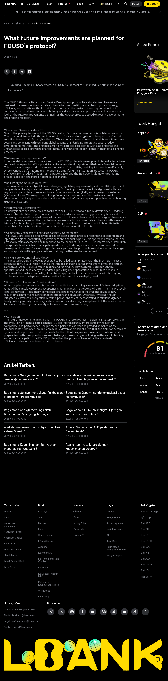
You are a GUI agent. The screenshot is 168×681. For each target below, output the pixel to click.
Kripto (143, 392)
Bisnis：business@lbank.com (19, 615)
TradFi (108, 4)
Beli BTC (145, 523)
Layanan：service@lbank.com (20, 609)
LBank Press (10, 555)
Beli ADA (145, 558)
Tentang (8, 511)
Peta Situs (9, 567)
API (108, 535)
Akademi (42, 547)
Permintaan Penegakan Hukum (116, 548)
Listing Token (80, 523)
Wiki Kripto (44, 590)
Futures (66, 4)
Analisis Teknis (162, 378)
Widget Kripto (115, 555)
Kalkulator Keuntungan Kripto (48, 583)
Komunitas (9, 543)
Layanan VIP (79, 535)
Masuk (135, 4)
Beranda (8, 23)
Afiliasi (76, 517)
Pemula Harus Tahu (146, 378)
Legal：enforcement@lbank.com (21, 621)
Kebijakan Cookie (13, 537)
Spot (81, 4)
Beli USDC (146, 541)
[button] (117, 4)
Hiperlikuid (161, 392)
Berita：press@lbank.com (18, 627)
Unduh (110, 511)
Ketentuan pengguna (10, 524)
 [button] (126, 4)
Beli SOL (145, 547)
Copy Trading (45, 535)
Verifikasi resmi (115, 529)
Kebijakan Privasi (13, 532)
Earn (93, 4)
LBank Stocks (45, 541)
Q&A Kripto (21, 23)
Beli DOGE (146, 564)
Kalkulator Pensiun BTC (48, 575)
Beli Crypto (34, 4)
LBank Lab (78, 529)
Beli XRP (145, 553)
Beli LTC (145, 570)
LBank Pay (43, 596)
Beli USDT (146, 535)
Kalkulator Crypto (150, 511)
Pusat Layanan (115, 523)
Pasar (50, 4)
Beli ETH (145, 529)
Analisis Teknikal (162, 385)
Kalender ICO (45, 553)
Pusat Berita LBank (14, 561)
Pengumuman (114, 517)
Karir (6, 517)
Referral (77, 511)
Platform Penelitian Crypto (48, 560)
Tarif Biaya (112, 541)
